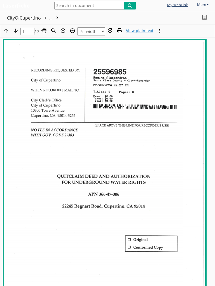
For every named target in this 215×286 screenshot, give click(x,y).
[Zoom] (53, 30)
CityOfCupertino (30, 18)
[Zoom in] (63, 30)
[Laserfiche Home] (24, 6)
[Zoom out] (72, 30)
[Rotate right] (110, 30)
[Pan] (44, 30)
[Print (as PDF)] (119, 30)
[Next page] (15, 30)
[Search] (130, 5)
